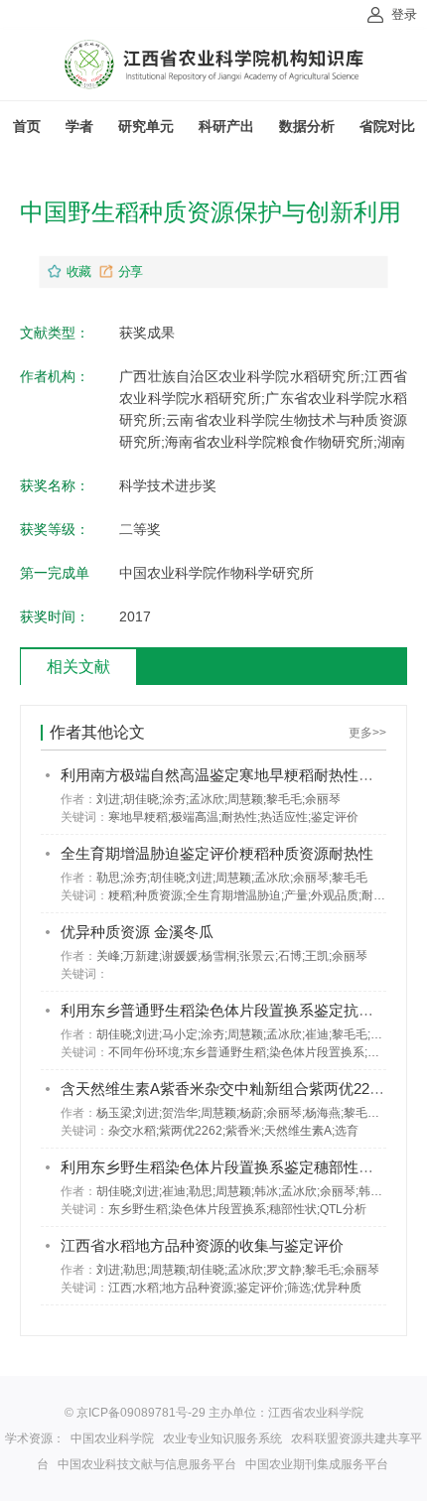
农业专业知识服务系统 (222, 1438)
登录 (404, 14)
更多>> (367, 733)
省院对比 (387, 126)
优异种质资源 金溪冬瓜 (137, 931)
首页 (27, 126)
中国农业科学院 (112, 1438)
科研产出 (226, 126)
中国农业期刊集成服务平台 (316, 1464)
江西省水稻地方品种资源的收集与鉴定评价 (202, 1245)
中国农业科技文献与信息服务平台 (147, 1464)
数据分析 (307, 126)
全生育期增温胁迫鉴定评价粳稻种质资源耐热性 (217, 853)
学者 (79, 126)
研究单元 (146, 126)
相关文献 (78, 666)
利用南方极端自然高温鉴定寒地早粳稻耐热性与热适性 (239, 774)
